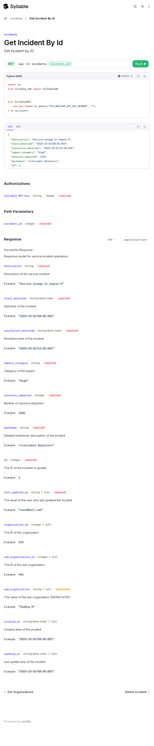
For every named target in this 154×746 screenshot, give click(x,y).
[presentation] (77, 98)
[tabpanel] (77, 149)
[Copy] (127, 63)
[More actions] (149, 6)
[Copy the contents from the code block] (138, 76)
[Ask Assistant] (144, 76)
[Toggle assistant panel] (142, 6)
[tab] (10, 126)
